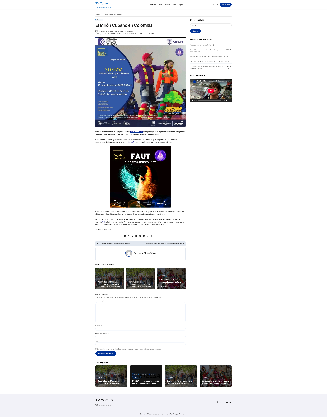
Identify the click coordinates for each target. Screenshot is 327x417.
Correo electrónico (102, 333)
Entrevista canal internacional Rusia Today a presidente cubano (204, 51)
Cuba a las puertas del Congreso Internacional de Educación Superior (206, 67)
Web (96, 341)
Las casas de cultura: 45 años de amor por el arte (206, 61)
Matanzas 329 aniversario (198, 45)
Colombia (121, 34)
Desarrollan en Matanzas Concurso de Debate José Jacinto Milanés (108, 284)
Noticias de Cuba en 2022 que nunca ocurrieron (206, 56)
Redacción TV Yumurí (167, 284)
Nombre (98, 326)
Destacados (144, 374)
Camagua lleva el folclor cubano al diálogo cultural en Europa (170, 281)
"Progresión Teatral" (103, 34)
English (181, 5)
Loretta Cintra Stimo (146, 253)
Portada (98, 15)
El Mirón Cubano (135, 34)
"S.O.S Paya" (114, 34)
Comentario (99, 301)
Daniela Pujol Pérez (104, 286)
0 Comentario (129, 31)
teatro (149, 34)
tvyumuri (101, 278)
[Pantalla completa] (229, 101)
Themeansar (183, 414)
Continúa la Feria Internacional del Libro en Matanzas (139, 284)
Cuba (160, 5)
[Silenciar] (227, 101)
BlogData (173, 414)
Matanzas (153, 5)
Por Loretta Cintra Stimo (106, 31)
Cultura (174, 5)
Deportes (167, 5)
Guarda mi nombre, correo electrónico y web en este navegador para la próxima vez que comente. (129, 349)
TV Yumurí (102, 3)
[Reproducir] (192, 101)
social (152, 374)
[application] (211, 90)
